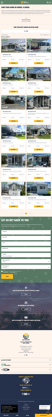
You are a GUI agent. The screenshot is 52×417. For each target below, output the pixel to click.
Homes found (4, 35)
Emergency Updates (26, 407)
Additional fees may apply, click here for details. (10, 51)
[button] (13, 63)
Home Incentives (26, 20)
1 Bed (5, 117)
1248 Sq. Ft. (22, 59)
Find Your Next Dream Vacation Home (26, 27)
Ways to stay (6, 415)
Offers (17, 415)
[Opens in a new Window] (26, 387)
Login (48, 2)
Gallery (27, 415)
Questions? (26, 351)
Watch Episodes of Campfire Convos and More (26, 320)
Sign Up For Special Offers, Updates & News (26, 290)
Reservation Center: (23, 352)
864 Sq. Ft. (48, 88)
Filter (26, 31)
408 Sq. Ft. (48, 146)
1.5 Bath (38, 59)
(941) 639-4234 (27, 349)
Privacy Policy (5, 272)
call (50, 2)
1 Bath (13, 117)
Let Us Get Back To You (15, 220)
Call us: (22, 349)
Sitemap (26, 404)
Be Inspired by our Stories (26, 305)
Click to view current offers (26, 21)
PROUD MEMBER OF (26, 390)
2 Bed (5, 59)
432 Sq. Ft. (22, 174)
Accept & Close (6, 411)
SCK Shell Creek (7, 54)
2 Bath (13, 59)
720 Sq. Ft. (22, 146)
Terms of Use (12, 272)
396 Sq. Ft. (22, 117)
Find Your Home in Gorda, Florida (15, 7)
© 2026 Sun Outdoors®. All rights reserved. (26, 401)
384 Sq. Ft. (48, 174)
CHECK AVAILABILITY (43, 415)
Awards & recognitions (26, 376)
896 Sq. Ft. (48, 59)
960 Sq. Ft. (22, 88)
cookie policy (10, 408)
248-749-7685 (30, 352)
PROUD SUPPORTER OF (26, 385)
